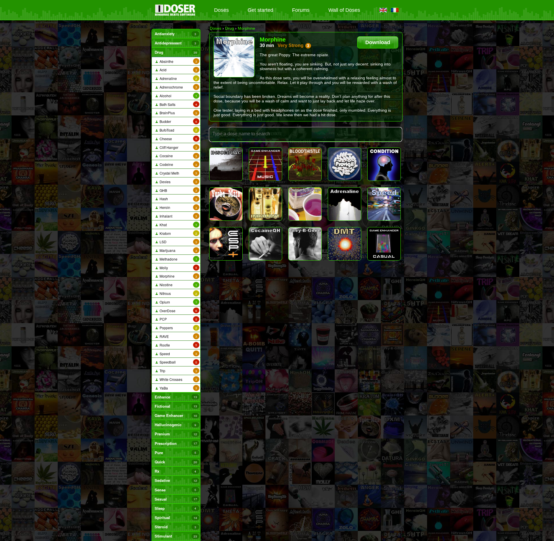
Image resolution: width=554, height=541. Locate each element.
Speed (177, 353)
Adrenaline (177, 78)
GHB (177, 190)
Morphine (177, 276)
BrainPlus (177, 112)
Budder (177, 121)
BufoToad (177, 130)
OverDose (177, 310)
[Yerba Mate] (226, 204)
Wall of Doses (344, 10)
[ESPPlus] (226, 244)
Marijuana (177, 250)
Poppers (177, 327)
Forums (301, 10)
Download (377, 42)
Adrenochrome (177, 87)
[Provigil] (344, 164)
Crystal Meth (177, 173)
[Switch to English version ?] (383, 10)
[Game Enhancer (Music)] (265, 164)
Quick (176, 462)
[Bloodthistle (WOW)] (305, 164)
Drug (176, 52)
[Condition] (384, 164)
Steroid (175, 526)
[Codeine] (305, 204)
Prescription (176, 443)
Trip (177, 370)
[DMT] (344, 244)
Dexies (177, 181)
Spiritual (176, 517)
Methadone (177, 259)
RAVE (177, 336)
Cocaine (177, 155)
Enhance (176, 397)
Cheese (177, 138)
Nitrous (177, 293)
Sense (175, 490)
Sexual (176, 499)
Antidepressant (175, 43)
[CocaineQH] (265, 244)
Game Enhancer (176, 415)
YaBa (177, 387)
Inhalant (177, 216)
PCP (177, 319)
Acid (177, 69)
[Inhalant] (265, 204)
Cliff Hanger (177, 147)
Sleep (175, 508)
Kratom (177, 233)
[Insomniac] (226, 164)
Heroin (177, 207)
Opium (177, 301)
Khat (177, 224)
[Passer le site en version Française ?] (394, 10)
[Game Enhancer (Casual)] (384, 244)
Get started (260, 10)
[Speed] (384, 204)
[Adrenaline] (344, 204)
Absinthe (177, 61)
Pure (175, 452)
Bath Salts (177, 104)
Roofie (177, 344)
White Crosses (177, 379)
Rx (175, 471)
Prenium (176, 434)
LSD (177, 241)
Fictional (176, 406)
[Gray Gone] (305, 244)
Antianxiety (175, 33)
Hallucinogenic (175, 424)
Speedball (177, 362)
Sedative (176, 480)
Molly (177, 267)
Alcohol (177, 95)
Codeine (177, 164)
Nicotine (177, 284)
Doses (221, 10)
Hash (177, 198)
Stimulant (176, 536)
